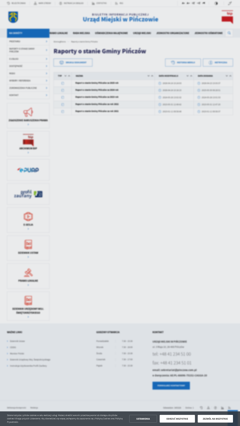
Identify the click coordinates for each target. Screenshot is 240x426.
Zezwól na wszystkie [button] (215, 418)
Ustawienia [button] (143, 418)
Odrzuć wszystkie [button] (177, 418)
